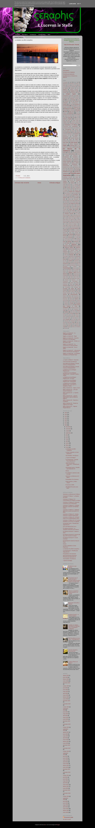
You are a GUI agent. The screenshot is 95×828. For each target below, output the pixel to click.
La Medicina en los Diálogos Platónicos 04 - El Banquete (69, 381)
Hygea (64, 196)
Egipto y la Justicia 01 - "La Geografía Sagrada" (69, 333)
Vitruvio (64, 323)
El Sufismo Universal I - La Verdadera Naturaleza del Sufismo (71, 529)
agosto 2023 (66, 732)
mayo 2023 (65, 735)
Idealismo (65, 197)
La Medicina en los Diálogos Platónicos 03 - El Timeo (69, 378)
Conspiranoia (75, 126)
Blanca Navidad (71, 110)
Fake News (65, 168)
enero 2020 (65, 812)
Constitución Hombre (67, 127)
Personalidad (75, 281)
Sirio (70, 309)
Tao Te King (70, 313)
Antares (78, 92)
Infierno (69, 199)
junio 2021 (65, 779)
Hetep (70, 188)
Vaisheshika (73, 320)
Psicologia (76, 287)
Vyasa (73, 325)
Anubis (72, 95)
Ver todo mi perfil (67, 819)
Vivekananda (70, 323)
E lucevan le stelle (68, 817)
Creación (76, 129)
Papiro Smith (65, 278)
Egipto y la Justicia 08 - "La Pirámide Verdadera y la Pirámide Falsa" (71, 354)
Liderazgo (70, 237)
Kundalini (78, 210)
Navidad (70, 260)
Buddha (77, 111)
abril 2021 (65, 782)
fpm (45, 824)
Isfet (74, 204)
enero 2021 (65, 788)
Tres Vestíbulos (66, 319)
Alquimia (65, 89)
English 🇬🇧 (17, 34)
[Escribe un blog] (25, 175)
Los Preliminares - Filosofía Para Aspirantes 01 (72, 460)
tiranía (74, 317)
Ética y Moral (75, 162)
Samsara (66, 301)
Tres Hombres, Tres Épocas (72, 455)
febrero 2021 (66, 786)
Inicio (39, 183)
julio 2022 (65, 756)
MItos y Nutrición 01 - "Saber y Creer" (71, 387)
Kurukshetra (66, 212)
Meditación (65, 251)
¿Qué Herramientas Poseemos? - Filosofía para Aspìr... (72, 464)
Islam (78, 204)
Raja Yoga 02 (71, 291)
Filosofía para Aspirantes (68, 74)
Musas (77, 257)
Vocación (64, 325)
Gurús (69, 184)
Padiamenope (76, 273)
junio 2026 (65, 677)
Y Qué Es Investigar (67, 560)
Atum (72, 101)
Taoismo (77, 313)
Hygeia (68, 196)
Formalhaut (77, 175)
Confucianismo (72, 123)
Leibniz (70, 232)
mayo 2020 (65, 805)
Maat (64, 241)
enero (67, 447)
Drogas (70, 139)
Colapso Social (66, 121)
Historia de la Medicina (74, 191)
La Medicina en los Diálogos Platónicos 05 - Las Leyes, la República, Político (69, 384)
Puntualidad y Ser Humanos (72, 479)
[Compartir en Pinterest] (29, 175)
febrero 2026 (66, 679)
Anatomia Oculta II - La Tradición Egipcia (73, 615)
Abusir (77, 83)
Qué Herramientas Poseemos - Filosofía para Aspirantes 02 (70, 556)
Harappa (64, 185)
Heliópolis (68, 187)
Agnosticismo (69, 86)
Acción (68, 85)
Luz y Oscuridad (75, 240)
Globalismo (65, 182)
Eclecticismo (65, 141)
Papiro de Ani (76, 275)
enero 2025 (65, 698)
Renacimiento (76, 295)
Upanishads (66, 320)
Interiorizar (65, 204)
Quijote (72, 288)
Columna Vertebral (75, 121)
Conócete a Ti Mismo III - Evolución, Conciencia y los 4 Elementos (71, 503)
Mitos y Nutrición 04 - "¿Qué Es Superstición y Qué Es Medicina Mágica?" (70, 397)
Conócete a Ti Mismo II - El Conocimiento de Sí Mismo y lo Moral (71, 500)
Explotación (75, 165)
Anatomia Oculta (74, 91)
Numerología (66, 268)
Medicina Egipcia (69, 247)
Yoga (64, 326)
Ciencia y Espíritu (67, 118)
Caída (78, 113)
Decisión (71, 133)
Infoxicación (76, 199)
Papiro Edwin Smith (74, 276)
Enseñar (78, 154)
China (73, 117)
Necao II (64, 262)
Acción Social (74, 85)
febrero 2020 (66, 810)
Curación (73, 130)
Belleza (70, 107)
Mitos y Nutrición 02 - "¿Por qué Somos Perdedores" (70, 390)
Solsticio (73, 310)
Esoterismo (76, 158)
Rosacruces (65, 298)
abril (67, 441)
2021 (66, 423)
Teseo (70, 316)
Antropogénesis (66, 95)
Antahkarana (73, 92)
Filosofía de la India (68, 171)
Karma (76, 209)
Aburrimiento (71, 83)
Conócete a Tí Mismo (71, 124)
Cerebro (69, 117)
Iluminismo (71, 197)
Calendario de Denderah (67, 114)
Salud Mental (72, 300)
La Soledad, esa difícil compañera (71, 449)
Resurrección (65, 297)
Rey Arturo (72, 297)
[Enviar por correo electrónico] (24, 175)
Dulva (76, 139)
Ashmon (68, 99)
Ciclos (78, 117)
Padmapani (65, 275)
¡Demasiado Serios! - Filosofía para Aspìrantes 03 (72, 468)
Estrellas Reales (66, 162)
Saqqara (70, 301)
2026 (66, 412)
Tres (78, 317)
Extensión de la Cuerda (67, 167)
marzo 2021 (65, 784)
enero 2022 (65, 767)
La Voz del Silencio (74, 228)
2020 (66, 425)
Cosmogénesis (68, 129)
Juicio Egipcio (67, 207)
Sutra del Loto (73, 312)
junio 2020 (65, 803)
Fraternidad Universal (67, 177)
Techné (72, 315)
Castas (64, 117)
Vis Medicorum (33, 34)
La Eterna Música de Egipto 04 (70, 218)
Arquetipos (77, 96)
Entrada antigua (55, 183)
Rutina (71, 298)
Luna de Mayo (67, 240)
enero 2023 (65, 743)
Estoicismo (76, 161)
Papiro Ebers (65, 276)
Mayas (66, 244)
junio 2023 (65, 734)
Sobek (64, 310)
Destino (76, 135)
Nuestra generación (72, 265)
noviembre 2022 (66, 748)
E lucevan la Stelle (70, 484)
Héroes (65, 188)
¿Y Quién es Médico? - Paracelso (70, 359)
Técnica (77, 315)
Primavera (78, 285)
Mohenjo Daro (72, 256)
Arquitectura (65, 98)
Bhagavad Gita (77, 107)
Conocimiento (65, 126)
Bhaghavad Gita (68, 108)
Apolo (64, 96)
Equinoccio (75, 155)
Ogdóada (69, 269)
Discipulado (75, 136)
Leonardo (76, 232)
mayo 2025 (65, 691)
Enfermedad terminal (76, 152)
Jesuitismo (78, 206)
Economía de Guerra (74, 141)
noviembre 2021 (66, 772)
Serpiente (66, 304)
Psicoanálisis (67, 287)
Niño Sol (78, 263)
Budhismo (65, 113)
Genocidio (71, 180)
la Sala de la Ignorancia (75, 226)
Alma (78, 88)
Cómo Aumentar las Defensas (70, 361)
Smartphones (76, 309)
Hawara (69, 185)
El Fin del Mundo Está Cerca (69, 526)
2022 (66, 420)
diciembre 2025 (66, 682)
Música (64, 259)
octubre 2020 (66, 796)
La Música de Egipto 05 (72, 225)
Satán (75, 301)
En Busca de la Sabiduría (24, 177)
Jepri (69, 206)
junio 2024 (65, 711)
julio (67, 434)
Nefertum (69, 262)
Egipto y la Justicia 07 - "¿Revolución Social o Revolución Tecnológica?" (71, 351)
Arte (64, 99)
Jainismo (64, 206)
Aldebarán (72, 88)
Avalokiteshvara (75, 102)
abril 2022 (65, 761)
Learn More (72, 3)
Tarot (64, 315)
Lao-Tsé (70, 229)
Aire (78, 86)
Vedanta (68, 322)
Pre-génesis (72, 285)
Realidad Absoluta (66, 293)
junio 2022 (65, 758)
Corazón (74, 127)
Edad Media (65, 142)
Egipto (65, 145)
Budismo (71, 113)
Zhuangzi (68, 326)
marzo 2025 (65, 695)
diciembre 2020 (66, 790)
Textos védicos (76, 316)
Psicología (65, 288)
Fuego (77, 177)
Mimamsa (66, 253)
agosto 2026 (66, 675)
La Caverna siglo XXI (75, 212)
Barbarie (72, 105)
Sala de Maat (65, 300)
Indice (49, 34)
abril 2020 (65, 806)
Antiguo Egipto (71, 94)
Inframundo (65, 200)
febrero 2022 (66, 765)
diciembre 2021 (66, 769)
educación (65, 144)
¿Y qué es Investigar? (71, 457)
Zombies (65, 328)
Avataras (65, 104)
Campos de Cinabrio (68, 116)
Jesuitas (73, 206)
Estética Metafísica (67, 161)
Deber (74, 132)
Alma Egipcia (25, 34)
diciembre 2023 (66, 721)
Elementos (76, 147)
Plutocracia (65, 284)
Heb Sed (74, 185)
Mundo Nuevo (71, 257)
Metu (79, 251)
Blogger (58, 824)
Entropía (67, 155)
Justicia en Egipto (75, 207)
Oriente (64, 272)
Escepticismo (66, 156)
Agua (75, 86)
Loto (74, 238)
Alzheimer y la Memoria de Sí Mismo (71, 494)
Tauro (68, 315)
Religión (69, 295)
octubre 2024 (66, 706)
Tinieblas (69, 317)
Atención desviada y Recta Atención (73, 650)
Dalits (78, 130)
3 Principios (65, 82)
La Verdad (66, 228)
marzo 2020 (65, 808)
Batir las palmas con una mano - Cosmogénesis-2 (74, 639)
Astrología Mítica (41, 34)
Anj (68, 92)
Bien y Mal (76, 108)
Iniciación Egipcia (72, 200)
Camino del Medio (76, 114)
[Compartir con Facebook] (27, 175)
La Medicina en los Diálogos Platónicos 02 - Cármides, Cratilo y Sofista (71, 374)
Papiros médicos (77, 278)
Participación (65, 281)
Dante (64, 132)
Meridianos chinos (73, 251)
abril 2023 (65, 737)
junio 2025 (65, 689)
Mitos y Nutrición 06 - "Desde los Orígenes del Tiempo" (70, 404)
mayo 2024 (65, 713)
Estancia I (76, 159)
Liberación (65, 234)
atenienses (66, 101)
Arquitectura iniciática (74, 98)
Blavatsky (78, 110)
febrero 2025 (66, 697)
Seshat (71, 304)
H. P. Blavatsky (75, 184)
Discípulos (65, 138)
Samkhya (78, 300)
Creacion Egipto (66, 130)
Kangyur (70, 209)
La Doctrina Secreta (68, 213)
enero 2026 (65, 681)
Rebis (74, 293)
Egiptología (72, 145)
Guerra (72, 182)
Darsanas (69, 132)
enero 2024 (65, 719)
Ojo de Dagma (76, 269)
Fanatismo (71, 168)
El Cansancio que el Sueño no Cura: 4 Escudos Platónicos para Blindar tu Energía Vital (74, 579)
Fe (67, 170)
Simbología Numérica (75, 307)
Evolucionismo (66, 165)
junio (67, 437)
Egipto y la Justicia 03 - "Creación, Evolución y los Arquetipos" (71, 338)
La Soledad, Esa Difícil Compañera (71, 548)
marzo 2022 (65, 763)
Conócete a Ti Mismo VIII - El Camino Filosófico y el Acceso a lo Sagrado (71, 521)
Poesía (71, 284)
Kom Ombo (72, 210)
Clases (68, 120)
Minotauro (78, 253)
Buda (66, 111)
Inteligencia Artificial (74, 203)
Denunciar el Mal (67, 135)
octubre (67, 430)
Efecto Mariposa (74, 144)
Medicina (74, 244)
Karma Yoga (65, 210)
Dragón (64, 139)
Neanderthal (76, 260)
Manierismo (73, 243)
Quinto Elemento (72, 290)
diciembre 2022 (66, 745)
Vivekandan (76, 323)
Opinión (64, 271)
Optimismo (76, 271)
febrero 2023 (66, 741)
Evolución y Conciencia (70, 164)
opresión (70, 271)
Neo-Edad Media (76, 262)
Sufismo (66, 312)
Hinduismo (76, 190)
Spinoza (78, 310)
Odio (65, 269)
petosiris (72, 282)
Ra (78, 290)
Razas (77, 291)
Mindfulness (72, 253)
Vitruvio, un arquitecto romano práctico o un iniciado (73, 592)
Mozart (66, 257)
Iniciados (78, 200)
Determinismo (65, 136)
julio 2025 (65, 687)
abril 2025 (65, 693)
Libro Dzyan (70, 235)
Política (76, 284)
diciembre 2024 (66, 700)
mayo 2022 (65, 760)
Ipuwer (70, 204)
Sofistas (69, 310)
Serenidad (78, 303)
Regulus (64, 295)
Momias (78, 256)
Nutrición (74, 268)
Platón (77, 282)
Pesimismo (65, 282)
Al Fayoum (65, 88)
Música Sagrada (71, 259)
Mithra (66, 254)
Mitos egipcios (65, 256)
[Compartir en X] (26, 175)
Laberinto (65, 229)
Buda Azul (71, 111)
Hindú (71, 190)
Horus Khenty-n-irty (68, 193)
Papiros (70, 278)
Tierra (64, 317)
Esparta (64, 159)
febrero (67, 445)
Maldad (67, 243)
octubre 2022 (66, 751)
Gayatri (72, 178)
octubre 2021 (66, 775)
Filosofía (77, 170)
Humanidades (75, 194)
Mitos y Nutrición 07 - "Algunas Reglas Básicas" (70, 407)
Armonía (71, 96)
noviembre (68, 428)
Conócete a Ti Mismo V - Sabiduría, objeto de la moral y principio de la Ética (71, 511)
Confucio (78, 123)
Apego (77, 95)
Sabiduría (76, 298)
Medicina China (66, 246)
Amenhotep (65, 91)
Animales (64, 92)
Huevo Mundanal (66, 194)
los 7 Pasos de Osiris (67, 238)
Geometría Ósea (74, 181)
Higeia (74, 188)
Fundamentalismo (66, 178)
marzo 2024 (65, 717)
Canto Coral (76, 116)
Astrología (73, 99)
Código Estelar (75, 120)
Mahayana (76, 241)
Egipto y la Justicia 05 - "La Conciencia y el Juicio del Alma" (70, 345)
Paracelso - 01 (74, 279)
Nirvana (65, 265)
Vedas (73, 322)
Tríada (79, 319)
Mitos (77, 254)
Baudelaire (65, 107)
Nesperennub (72, 263)
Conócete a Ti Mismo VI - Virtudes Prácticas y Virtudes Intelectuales (71, 515)
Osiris (70, 273)
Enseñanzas (72, 154)
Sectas (78, 301)
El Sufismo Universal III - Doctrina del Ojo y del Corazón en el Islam (71, 535)
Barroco (77, 105)
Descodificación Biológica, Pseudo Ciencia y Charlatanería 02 (71, 367)
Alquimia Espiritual (74, 89)
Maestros (69, 241)
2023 (66, 418)
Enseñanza (66, 154)
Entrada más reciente (22, 183)
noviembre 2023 (66, 724)
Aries (68, 96)
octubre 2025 (66, 685)
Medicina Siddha (74, 250)
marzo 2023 (65, 739)
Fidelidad (71, 170)
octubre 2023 (66, 727)
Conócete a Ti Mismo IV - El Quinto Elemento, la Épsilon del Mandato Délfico (71, 506)
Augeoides (77, 101)
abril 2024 (65, 715)
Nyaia (79, 268)
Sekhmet (66, 303)
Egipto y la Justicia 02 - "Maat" (70, 336)
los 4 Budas (76, 237)
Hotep (74, 193)
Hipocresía (65, 191)
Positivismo (65, 285)
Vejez (78, 322)
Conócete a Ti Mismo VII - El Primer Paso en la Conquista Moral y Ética (71, 518)
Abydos (64, 85)
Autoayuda (65, 102)
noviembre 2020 (66, 793)
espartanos (70, 159)
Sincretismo (65, 309)
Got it (79, 3)
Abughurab (65, 83)
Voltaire (69, 325)
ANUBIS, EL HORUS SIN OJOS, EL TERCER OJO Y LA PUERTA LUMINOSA (74, 626)
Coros (79, 127)
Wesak (77, 325)
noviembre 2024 (66, 703)
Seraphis (72, 303)
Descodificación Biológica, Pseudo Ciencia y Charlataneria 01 (71, 364)
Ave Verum (71, 104)
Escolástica (75, 156)
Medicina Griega (71, 248)
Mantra (79, 243)
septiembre (68, 432)
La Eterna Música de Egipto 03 (74, 216)
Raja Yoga (65, 291)
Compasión (65, 123)
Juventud (64, 209)
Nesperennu (65, 263)
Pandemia (70, 275)
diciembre (68, 426)
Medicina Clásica (76, 246)
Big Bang (64, 110)
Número (75, 266)
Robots (77, 297)
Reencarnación (74, 294)
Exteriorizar (76, 167)
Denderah (76, 133)
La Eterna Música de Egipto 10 (74, 222)
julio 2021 (65, 777)
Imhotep (77, 197)
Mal (63, 243)
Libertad (71, 234)
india (64, 199)
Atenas (78, 99)
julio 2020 (65, 801)
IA (71, 196)
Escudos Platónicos (67, 158)
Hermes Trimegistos (76, 187)
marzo (67, 443)
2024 (66, 416)
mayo (67, 439)
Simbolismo (65, 307)
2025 (66, 414)
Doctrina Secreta (74, 138)
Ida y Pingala (76, 196)
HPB (78, 193)
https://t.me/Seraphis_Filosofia (71, 44)
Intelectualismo (66, 203)
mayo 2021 (65, 781)
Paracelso (67, 279)
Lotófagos (78, 238)
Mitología (71, 254)
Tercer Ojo (65, 316)
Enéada (69, 152)
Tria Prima (74, 319)
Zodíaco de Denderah (76, 326)
